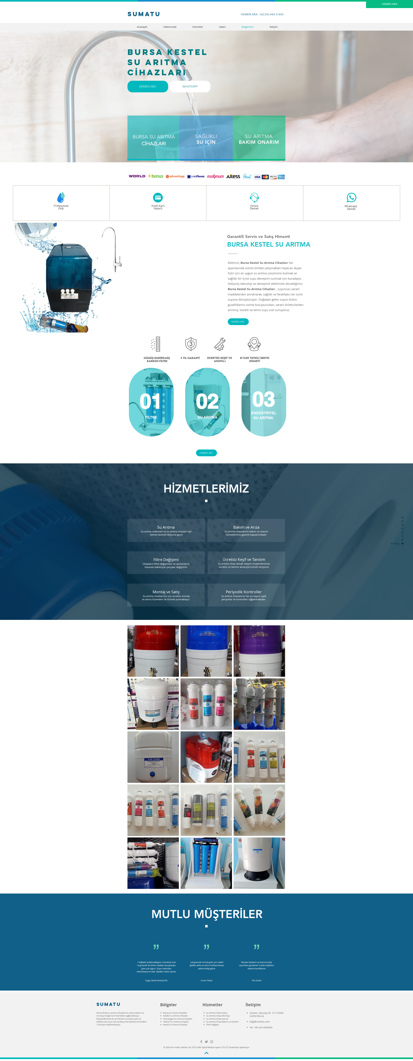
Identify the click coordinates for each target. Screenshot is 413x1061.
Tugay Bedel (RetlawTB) (156, 980)
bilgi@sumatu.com (260, 1021)
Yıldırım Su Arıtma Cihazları (176, 1021)
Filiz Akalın (257, 980)
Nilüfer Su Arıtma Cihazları (175, 1015)
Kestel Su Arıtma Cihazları (175, 1024)
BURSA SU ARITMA (154, 137)
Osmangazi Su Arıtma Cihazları (177, 1018)
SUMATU (108, 1004)
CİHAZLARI (154, 144)
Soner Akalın (207, 980)
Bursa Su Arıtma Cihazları (175, 1012)
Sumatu (144, 14)
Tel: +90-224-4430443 (261, 1027)
